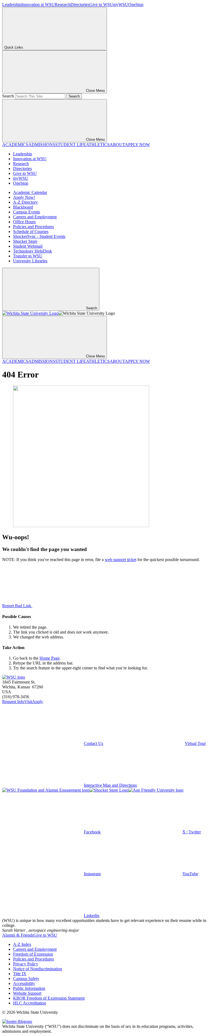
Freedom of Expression (33, 954)
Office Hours (24, 221)
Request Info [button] (13, 701)
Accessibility (24, 983)
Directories (79, 4)
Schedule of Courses (30, 231)
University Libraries (30, 261)
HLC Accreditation (29, 1003)
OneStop (135, 4)
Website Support (27, 993)
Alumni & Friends (17, 935)
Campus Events (26, 212)
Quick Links (13, 47)
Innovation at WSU (38, 4)
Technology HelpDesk (32, 251)
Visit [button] (28, 701)
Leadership (11, 4)
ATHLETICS (98, 144)
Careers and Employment (35, 217)
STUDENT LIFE (70, 144)
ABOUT (117, 144)
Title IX (19, 973)
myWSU (120, 4)
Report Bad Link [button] (17, 605)
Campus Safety (26, 978)
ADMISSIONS (41, 144)
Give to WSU (101, 4)
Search (8, 96)
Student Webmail (27, 246)
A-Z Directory (25, 202)
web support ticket (120, 559)
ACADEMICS (15, 144)
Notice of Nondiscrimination (37, 968)
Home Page (49, 658)
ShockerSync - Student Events (39, 236)
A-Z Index (22, 944)
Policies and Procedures (33, 226)
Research (62, 4)
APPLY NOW (137, 144)
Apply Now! (24, 197)
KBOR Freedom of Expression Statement (49, 998)
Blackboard (23, 207)
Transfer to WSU (27, 256)
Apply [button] (37, 701)
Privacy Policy (25, 964)
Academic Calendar (30, 192)
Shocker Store (25, 241)
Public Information (29, 988)
